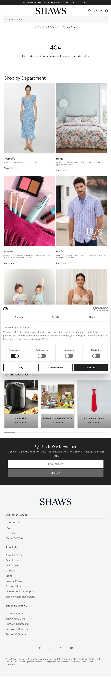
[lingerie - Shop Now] (81, 304)
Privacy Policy (14, 581)
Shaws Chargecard (17, 624)
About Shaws (14, 555)
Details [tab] (55, 317)
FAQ (8, 527)
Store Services (14, 613)
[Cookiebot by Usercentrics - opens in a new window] (95, 309)
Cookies (82, 661)
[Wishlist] (95, 11)
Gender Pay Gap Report (20, 591)
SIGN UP (55, 472)
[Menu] (4, 11)
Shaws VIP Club (15, 538)
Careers (10, 570)
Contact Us (13, 522)
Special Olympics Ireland (20, 596)
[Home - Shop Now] (81, 118)
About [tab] (92, 317)
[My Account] (101, 11)
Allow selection (55, 367)
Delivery (10, 533)
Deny (20, 367)
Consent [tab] (19, 317)
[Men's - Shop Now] (81, 211)
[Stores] (89, 11)
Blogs (9, 576)
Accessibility (13, 586)
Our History (13, 560)
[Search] (5, 19)
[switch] (42, 356)
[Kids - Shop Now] (29, 304)
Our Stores (12, 565)
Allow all (90, 367)
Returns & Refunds (17, 629)
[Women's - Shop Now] (29, 118)
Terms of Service (16, 634)
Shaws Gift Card (16, 618)
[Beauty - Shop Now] (29, 211)
